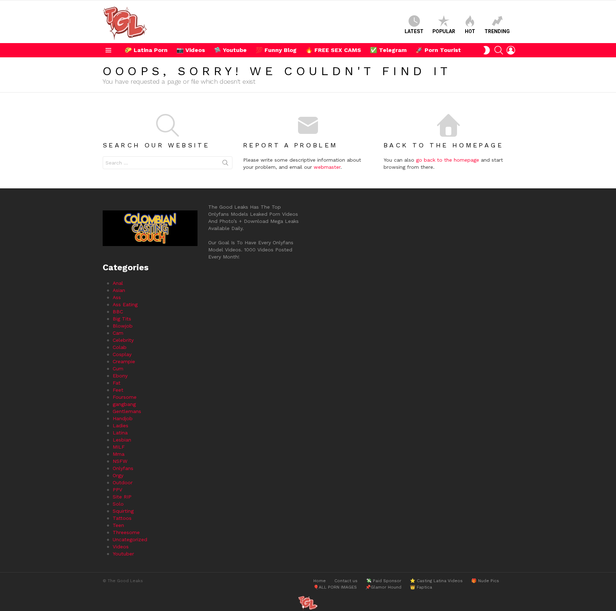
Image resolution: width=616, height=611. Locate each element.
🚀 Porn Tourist (438, 50)
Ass (117, 297)
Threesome (126, 532)
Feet (118, 390)
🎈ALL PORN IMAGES (335, 587)
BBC (118, 311)
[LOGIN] (511, 50)
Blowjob (123, 326)
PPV (117, 489)
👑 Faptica (421, 587)
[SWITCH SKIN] (486, 50)
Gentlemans (127, 411)
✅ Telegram (388, 50)
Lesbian (122, 440)
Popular (443, 31)
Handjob (123, 418)
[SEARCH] (498, 50)
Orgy (118, 475)
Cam (118, 333)
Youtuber (123, 554)
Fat (116, 383)
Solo (118, 504)
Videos (121, 546)
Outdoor (123, 482)
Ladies (120, 425)
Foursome (125, 397)
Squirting (123, 511)
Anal (118, 283)
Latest (414, 31)
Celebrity (123, 340)
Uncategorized (130, 539)
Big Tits (122, 319)
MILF (119, 447)
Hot (470, 31)
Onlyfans (123, 468)
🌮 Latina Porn (146, 50)
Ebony (120, 375)
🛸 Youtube (230, 50)
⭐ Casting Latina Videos (436, 580)
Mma (118, 454)
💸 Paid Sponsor (383, 580)
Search (225, 164)
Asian (119, 290)
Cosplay (122, 354)
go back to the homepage (447, 160)
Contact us (346, 580)
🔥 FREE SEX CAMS (333, 50)
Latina (120, 432)
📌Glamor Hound (383, 587)
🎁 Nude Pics (485, 580)
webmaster (327, 167)
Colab (120, 347)
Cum (118, 368)
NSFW (120, 461)
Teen (118, 525)
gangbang (124, 404)
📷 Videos (190, 50)
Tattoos (122, 518)
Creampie (124, 361)
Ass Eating (125, 304)
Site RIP (122, 497)
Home (319, 580)
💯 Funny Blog (276, 50)
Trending (497, 31)
